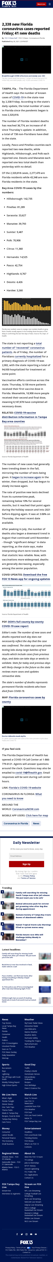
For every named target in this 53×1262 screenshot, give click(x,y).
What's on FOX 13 (32, 1144)
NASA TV (28, 1118)
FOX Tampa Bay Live (33, 1121)
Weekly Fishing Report (11, 1082)
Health (4, 1037)
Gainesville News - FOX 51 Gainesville (11, 1163)
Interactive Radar (31, 1026)
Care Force (6, 1122)
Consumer (6, 1034)
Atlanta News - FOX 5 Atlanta (10, 1168)
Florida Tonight (8, 1101)
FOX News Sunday (9, 1052)
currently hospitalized (28, 356)
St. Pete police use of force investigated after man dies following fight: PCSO (17, 988)
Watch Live (41, 4)
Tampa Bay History (9, 1119)
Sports (5, 1064)
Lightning (5, 1074)
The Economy (7, 1141)
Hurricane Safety (31, 1038)
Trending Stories (31, 1138)
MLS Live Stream (31, 1221)
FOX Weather (30, 1047)
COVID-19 (18, 97)
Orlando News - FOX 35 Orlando (10, 1158)
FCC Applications (31, 1175)
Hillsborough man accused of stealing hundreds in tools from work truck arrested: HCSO (19, 1000)
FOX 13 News (23, 38)
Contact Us (29, 1178)
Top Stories (6, 1023)
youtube (31, 1234)
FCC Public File (30, 1172)
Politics (5, 1040)
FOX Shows (29, 1141)
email (36, 1234)
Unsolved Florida (8, 1046)
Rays (4, 1071)
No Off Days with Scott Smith (11, 1078)
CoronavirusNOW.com (25, 809)
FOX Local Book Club (33, 1135)
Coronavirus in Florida (37, 38)
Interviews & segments (11, 1193)
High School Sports (9, 1085)
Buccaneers (6, 1068)
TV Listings (29, 1160)
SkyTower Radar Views (34, 1023)
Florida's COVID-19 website (25, 787)
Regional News (10, 1153)
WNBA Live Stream (32, 1218)
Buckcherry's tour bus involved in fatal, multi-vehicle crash (17, 965)
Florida (4, 1031)
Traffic (27, 1068)
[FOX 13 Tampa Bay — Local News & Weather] (9, 4)
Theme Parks (7, 1110)
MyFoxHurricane (31, 1044)
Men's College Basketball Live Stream (34, 1209)
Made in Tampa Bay (10, 1113)
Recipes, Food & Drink (11, 1116)
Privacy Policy (29, 876)
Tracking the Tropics (33, 1041)
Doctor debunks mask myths (14, 736)
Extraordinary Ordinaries (30, 1078)
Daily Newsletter (8, 1055)
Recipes (28, 1082)
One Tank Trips (8, 1107)
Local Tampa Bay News (9, 1027)
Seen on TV (6, 1049)
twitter (22, 1234)
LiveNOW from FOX (32, 1106)
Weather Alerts (30, 1035)
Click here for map (37, 815)
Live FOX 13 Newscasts (29, 1102)
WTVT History (30, 1166)
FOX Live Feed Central (33, 1115)
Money (5, 1128)
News (36, 823)
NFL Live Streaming (32, 1190)
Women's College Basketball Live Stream (34, 1214)
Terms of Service (28, 878)
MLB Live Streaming (33, 1199)
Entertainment (33, 1128)
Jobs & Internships (32, 1163)
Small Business (8, 1144)
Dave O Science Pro (32, 1088)
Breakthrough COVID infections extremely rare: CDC (23, 76)
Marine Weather (31, 1032)
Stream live (6, 1190)
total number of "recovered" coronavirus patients (23, 348)
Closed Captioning (32, 1169)
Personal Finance (9, 1138)
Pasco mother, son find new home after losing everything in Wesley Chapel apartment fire (17, 978)
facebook (17, 1234)
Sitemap (5, 1058)
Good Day (30, 1064)
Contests (28, 1147)
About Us (30, 1153)
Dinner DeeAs (7, 1104)
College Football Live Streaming (33, 1194)
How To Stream (31, 1098)
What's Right (7, 1098)
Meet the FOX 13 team (34, 1157)
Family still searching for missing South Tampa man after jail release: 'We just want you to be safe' (33, 895)
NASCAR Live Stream (33, 1202)
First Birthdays (30, 1085)
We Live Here (9, 1094)
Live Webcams (30, 1029)
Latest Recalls (7, 1135)
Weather (29, 1019)
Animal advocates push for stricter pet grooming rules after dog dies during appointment (32, 906)
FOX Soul (28, 1112)
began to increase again (26, 477)
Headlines (28, 1132)
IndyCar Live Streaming (34, 1205)
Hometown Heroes (32, 1074)
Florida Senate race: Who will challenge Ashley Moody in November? (29, 937)
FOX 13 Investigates (10, 1043)
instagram (26, 1234)
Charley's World (31, 1071)
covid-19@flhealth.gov (28, 772)
